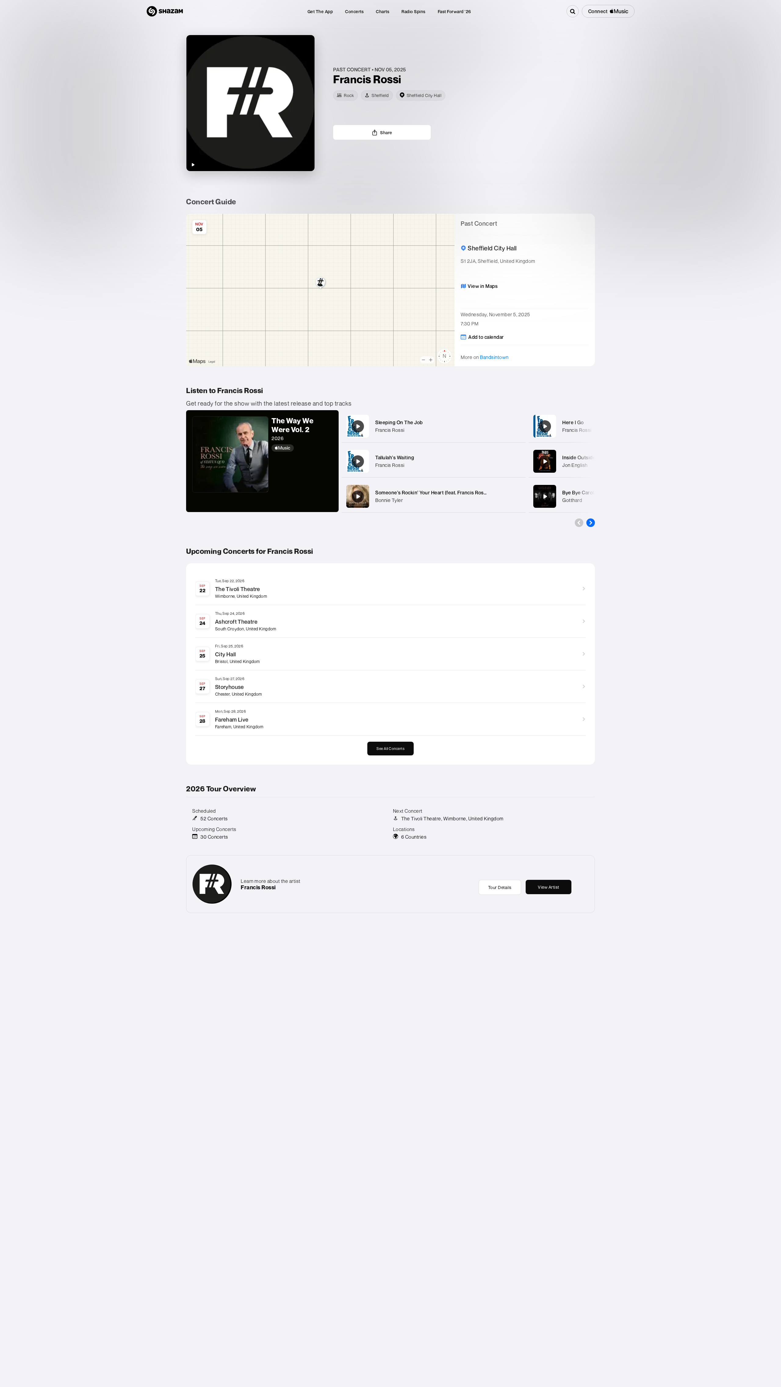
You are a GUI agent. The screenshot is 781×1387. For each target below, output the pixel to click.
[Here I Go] (545, 426)
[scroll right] (590, 522)
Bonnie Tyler (389, 500)
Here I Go (573, 422)
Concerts (354, 11)
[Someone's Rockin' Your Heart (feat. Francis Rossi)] (358, 496)
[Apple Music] (302, 448)
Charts (382, 11)
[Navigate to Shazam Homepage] (164, 11)
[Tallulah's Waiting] (358, 461)
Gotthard (572, 500)
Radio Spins (413, 11)
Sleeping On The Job (399, 422)
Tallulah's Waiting (394, 457)
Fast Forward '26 (454, 11)
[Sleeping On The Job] (358, 426)
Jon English (575, 465)
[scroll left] (579, 522)
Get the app (320, 11)
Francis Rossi (390, 430)
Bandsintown (494, 357)
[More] (515, 426)
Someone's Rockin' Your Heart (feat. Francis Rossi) (432, 492)
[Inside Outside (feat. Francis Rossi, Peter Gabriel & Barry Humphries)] (545, 461)
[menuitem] (320, 11)
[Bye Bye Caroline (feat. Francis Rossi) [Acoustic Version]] (545, 496)
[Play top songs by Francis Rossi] (192, 164)
